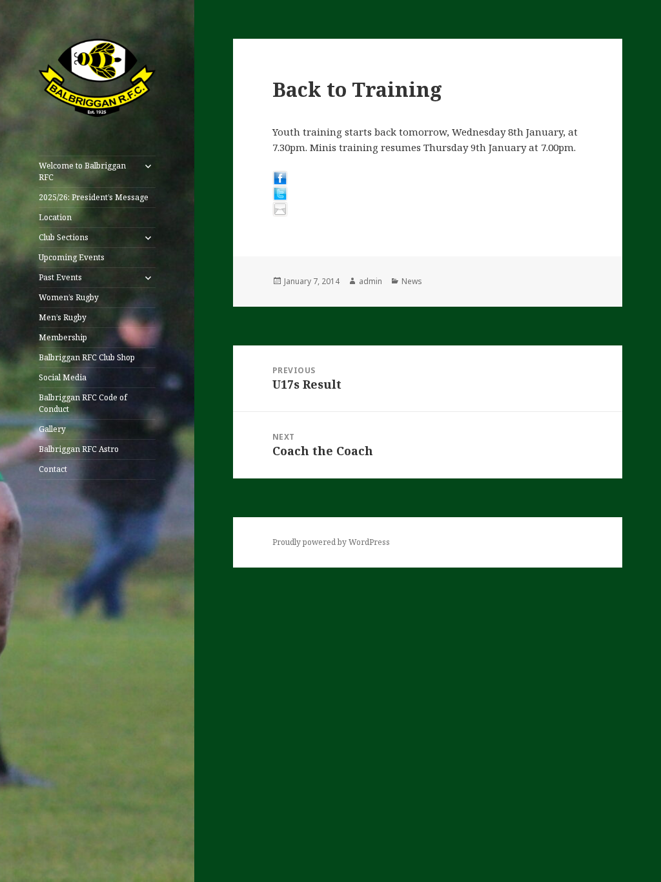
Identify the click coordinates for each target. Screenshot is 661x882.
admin (370, 281)
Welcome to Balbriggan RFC (82, 171)
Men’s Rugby (62, 317)
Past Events (60, 277)
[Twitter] (428, 193)
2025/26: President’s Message (93, 197)
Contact (53, 469)
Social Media (62, 377)
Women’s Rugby (69, 297)
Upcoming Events (72, 257)
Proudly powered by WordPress (331, 542)
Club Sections (63, 237)
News (412, 281)
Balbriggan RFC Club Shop (87, 357)
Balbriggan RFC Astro (79, 449)
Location (55, 217)
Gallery (52, 429)
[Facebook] (428, 178)
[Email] (428, 209)
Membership (63, 337)
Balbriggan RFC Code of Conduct (83, 403)
